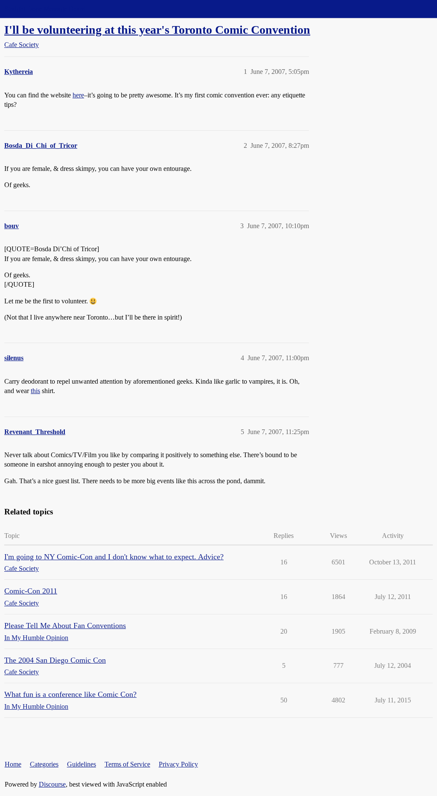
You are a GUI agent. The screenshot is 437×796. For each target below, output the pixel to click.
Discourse (52, 784)
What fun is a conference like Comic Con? (70, 694)
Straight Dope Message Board (44, 8)
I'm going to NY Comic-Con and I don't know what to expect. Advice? (114, 556)
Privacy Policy (178, 764)
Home (13, 764)
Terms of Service (127, 764)
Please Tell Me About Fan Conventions (65, 625)
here (78, 95)
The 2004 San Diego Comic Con (55, 660)
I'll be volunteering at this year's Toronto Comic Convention (157, 29)
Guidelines (81, 764)
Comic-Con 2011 (30, 591)
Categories (44, 764)
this (35, 390)
